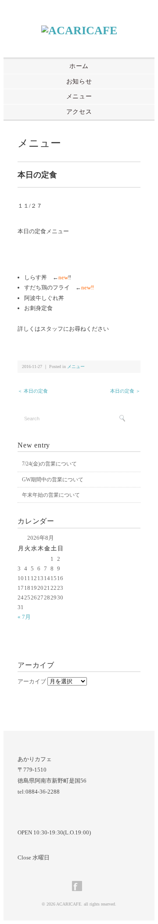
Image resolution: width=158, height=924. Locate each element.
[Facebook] (79, 889)
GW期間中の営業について (52, 479)
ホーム (79, 66)
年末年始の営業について (51, 495)
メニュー (79, 96)
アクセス (79, 111)
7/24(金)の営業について (49, 464)
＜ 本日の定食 (33, 390)
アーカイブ (32, 681)
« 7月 (24, 617)
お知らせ (79, 81)
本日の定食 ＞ (125, 390)
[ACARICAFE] (79, 30)
